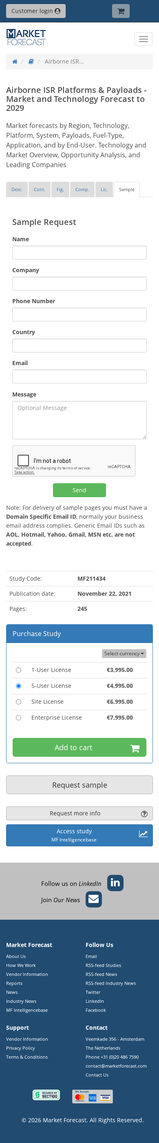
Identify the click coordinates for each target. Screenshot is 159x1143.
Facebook (96, 1010)
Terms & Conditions (27, 1057)
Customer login (33, 11)
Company (25, 270)
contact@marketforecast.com (116, 1066)
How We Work (21, 965)
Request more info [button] (75, 813)
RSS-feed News (101, 974)
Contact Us (97, 1075)
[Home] (15, 61)
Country (23, 332)
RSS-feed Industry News (111, 983)
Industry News (21, 1001)
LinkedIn (95, 1001)
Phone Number (33, 301)
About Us (16, 956)
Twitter (93, 992)
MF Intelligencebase (27, 1010)
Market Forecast (64, 1120)
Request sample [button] (79, 785)
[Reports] (31, 61)
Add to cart (73, 747)
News (12, 992)
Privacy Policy (20, 1048)
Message (24, 394)
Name (20, 239)
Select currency (122, 653)
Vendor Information (27, 974)
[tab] (17, 189)
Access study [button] (74, 835)
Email (20, 363)
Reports (14, 983)
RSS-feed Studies (103, 965)
